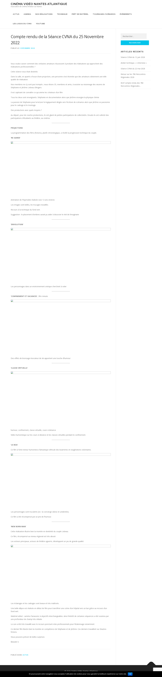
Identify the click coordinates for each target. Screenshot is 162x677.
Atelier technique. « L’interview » (134, 63)
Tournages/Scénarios (104, 14)
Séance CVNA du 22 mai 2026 (133, 68)
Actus (16, 14)
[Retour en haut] (151, 665)
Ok (130, 674)
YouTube (40, 24)
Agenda (27, 14)
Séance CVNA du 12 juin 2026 (133, 57)
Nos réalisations (44, 14)
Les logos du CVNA (22, 24)
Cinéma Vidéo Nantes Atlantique (39, 4)
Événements (126, 14)
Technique (62, 14)
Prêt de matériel (80, 14)
